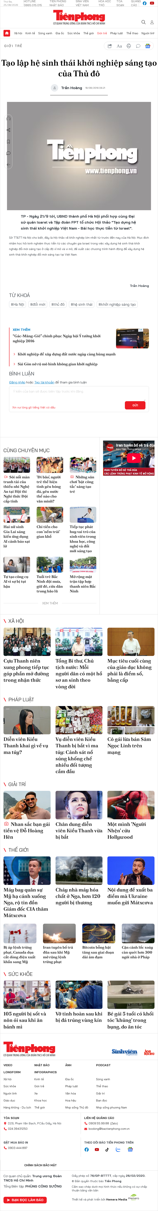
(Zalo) (114, 1123)
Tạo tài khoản (44, 382)
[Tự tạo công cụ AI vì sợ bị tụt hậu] (16, 565)
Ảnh (68, 1065)
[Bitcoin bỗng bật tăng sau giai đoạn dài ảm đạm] (98, 933)
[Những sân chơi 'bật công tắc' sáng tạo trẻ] (83, 465)
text (119, 46)
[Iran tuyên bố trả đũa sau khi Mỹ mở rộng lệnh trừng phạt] (59, 933)
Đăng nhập (17, 382)
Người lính (148, 33)
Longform (12, 1072)
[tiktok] (109, 1149)
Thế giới (88, 33)
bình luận (138, 46)
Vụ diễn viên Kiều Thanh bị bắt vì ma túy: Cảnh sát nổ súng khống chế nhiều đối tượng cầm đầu (77, 755)
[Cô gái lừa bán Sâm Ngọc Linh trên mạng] (131, 720)
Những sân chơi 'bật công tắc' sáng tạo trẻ (82, 484)
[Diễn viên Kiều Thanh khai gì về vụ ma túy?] (27, 720)
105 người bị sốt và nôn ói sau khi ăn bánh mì (24, 1020)
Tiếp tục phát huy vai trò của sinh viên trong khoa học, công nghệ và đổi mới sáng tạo (83, 538)
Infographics (45, 1072)
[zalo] (120, 1149)
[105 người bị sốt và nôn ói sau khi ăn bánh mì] (27, 995)
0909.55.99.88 (99, 1123)
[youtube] (152, 3)
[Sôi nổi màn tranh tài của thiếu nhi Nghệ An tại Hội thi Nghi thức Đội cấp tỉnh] (16, 465)
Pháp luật (116, 33)
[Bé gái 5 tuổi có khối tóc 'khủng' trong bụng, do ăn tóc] (131, 995)
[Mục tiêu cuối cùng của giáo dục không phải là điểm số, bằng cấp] (131, 642)
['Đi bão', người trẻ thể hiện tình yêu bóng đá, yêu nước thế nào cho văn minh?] (50, 465)
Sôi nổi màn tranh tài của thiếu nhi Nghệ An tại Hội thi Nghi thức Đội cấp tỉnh (16, 489)
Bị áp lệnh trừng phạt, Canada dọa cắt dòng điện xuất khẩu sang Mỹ (19, 954)
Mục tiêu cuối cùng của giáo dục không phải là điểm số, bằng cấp (129, 670)
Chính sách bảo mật (40, 1165)
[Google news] (132, 1149)
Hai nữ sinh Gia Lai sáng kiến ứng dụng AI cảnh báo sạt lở (16, 536)
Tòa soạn (11, 1118)
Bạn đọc (101, 1100)
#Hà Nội (17, 304)
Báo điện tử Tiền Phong (79, 17)
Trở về (8, 165)
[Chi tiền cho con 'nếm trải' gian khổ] (50, 515)
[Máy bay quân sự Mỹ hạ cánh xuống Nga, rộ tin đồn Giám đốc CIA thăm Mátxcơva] (27, 870)
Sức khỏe (73, 33)
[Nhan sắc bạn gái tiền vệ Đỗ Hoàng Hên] (27, 805)
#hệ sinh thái (81, 304)
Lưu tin (8, 142)
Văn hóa (70, 1093)
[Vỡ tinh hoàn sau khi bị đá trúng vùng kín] (79, 995)
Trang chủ (6, 33)
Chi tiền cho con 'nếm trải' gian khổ (48, 531)
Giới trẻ (102, 33)
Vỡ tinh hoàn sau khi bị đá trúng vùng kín (79, 1017)
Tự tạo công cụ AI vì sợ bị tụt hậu (15, 581)
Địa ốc (60, 33)
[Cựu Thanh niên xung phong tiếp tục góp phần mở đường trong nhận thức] (27, 642)
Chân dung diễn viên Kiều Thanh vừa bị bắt (79, 830)
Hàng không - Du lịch (17, 1107)
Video (7, 1065)
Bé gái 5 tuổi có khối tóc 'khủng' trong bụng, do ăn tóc (130, 1020)
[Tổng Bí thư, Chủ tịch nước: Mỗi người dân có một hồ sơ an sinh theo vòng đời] (79, 642)
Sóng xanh (45, 33)
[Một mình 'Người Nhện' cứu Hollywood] (131, 805)
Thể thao (132, 33)
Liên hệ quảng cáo (99, 1118)
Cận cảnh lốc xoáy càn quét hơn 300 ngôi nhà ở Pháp (137, 952)
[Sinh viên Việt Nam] (124, 1053)
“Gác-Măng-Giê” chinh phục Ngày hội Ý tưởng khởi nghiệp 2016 (57, 338)
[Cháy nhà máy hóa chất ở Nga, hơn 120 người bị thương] (79, 870)
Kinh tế (30, 33)
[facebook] (144, 3)
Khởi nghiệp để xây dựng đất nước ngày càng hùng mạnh (67, 354)
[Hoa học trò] (149, 1053)
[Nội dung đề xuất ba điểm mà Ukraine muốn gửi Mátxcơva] (131, 870)
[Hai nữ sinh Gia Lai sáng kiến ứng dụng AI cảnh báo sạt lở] (16, 515)
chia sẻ (110, 46)
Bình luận (8, 153)
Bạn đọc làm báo (27, 1200)
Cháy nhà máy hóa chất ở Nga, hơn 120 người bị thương (78, 896)
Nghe (8, 118)
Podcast (103, 1065)
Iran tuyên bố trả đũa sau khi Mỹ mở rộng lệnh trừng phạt (58, 954)
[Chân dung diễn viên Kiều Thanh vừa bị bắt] (79, 805)
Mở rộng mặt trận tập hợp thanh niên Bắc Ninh (83, 583)
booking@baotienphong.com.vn (109, 1129)
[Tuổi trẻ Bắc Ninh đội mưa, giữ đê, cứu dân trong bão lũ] (50, 565)
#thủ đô (58, 304)
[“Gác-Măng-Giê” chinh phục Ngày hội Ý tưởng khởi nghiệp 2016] (132, 338)
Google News (148, 46)
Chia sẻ (8, 130)
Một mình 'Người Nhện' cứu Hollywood (126, 830)
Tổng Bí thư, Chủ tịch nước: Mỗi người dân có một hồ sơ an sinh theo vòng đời (79, 674)
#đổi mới (37, 304)
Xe (36, 1093)
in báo (129, 46)
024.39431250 (18, 1129)
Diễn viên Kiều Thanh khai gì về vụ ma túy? (25, 745)
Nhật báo (42, 1065)
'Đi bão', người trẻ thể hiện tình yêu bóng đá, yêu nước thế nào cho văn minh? (49, 489)
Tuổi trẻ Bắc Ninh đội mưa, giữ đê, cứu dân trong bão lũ (50, 583)
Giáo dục (9, 1100)
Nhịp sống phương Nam (111, 1107)
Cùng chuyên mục (26, 450)
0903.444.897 (17, 1148)
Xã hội (18, 33)
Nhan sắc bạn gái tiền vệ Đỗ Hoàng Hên (26, 830)
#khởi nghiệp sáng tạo (117, 304)
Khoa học (40, 1100)
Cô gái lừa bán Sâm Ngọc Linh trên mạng (129, 745)
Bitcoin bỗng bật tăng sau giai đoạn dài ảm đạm (98, 952)
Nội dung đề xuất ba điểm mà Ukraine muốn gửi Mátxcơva (130, 896)
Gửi (135, 405)
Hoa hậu (70, 1100)
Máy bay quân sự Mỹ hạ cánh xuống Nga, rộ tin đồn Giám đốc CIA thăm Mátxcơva (25, 903)
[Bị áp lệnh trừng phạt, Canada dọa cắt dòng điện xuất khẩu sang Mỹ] (19, 933)
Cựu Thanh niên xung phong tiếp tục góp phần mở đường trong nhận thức (26, 670)
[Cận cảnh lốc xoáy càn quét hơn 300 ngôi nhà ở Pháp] (138, 933)
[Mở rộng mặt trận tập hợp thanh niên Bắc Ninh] (83, 565)
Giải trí (17, 784)
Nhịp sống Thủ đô (76, 1107)
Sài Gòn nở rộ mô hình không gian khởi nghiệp (58, 364)
